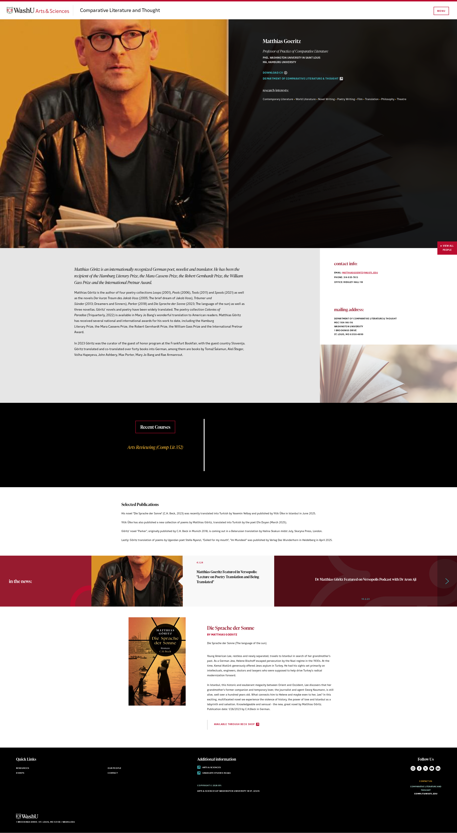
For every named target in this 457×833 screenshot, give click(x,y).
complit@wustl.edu (425, 794)
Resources (22, 768)
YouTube (431, 768)
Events (20, 773)
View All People (448, 248)
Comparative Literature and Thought (120, 10)
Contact (113, 773)
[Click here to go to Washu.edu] (27, 819)
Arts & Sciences (211, 768)
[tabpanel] (228, 445)
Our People (114, 768)
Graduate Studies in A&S (216, 773)
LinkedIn (438, 768)
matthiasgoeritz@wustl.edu (360, 273)
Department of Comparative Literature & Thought (301, 79)
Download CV (273, 73)
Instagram (413, 768)
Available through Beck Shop (234, 724)
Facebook (419, 768)
